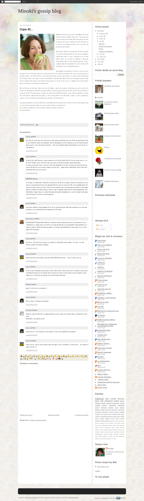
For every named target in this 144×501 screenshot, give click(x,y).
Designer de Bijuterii (104, 276)
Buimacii (100, 357)
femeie (122, 401)
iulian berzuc (30, 218)
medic (117, 427)
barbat (116, 401)
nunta (97, 418)
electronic (108, 410)
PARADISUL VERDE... (105, 293)
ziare (110, 414)
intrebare (98, 403)
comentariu (112, 405)
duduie (102, 410)
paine (110, 429)
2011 (99, 59)
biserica (110, 407)
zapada (106, 421)
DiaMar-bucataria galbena (106, 320)
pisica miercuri (109, 431)
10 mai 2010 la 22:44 (31, 233)
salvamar (116, 434)
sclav (96, 436)
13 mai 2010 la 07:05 (31, 335)
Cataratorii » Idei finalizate (106, 298)
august (101, 57)
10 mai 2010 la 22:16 (31, 151)
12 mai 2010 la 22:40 (31, 291)
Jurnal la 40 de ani (103, 370)
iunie (101, 54)
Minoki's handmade (104, 352)
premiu (111, 412)
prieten (103, 403)
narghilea (105, 429)
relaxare (109, 403)
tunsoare (108, 438)
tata (117, 436)
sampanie (121, 434)
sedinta (104, 436)
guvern (97, 407)
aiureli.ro (100, 267)
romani (116, 412)
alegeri (97, 423)
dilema (110, 416)
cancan (122, 403)
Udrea (122, 421)
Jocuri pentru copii (103, 466)
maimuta (122, 425)
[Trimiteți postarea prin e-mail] (36, 125)
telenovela (121, 436)
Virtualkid (29, 310)
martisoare (121, 410)
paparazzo (115, 429)
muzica (122, 407)
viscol (114, 438)
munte (101, 429)
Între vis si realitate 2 (104, 245)
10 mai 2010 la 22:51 (31, 248)
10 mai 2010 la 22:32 (31, 173)
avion (122, 414)
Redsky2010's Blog (103, 330)
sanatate (121, 412)
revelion (97, 421)
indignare (114, 410)
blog (107, 399)
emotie (114, 416)
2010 (99, 31)
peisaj (112, 418)
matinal (113, 427)
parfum (107, 418)
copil (116, 407)
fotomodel (121, 405)
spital (102, 421)
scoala (100, 436)
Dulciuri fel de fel (103, 249)
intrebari (97, 405)
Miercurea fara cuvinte (111, 113)
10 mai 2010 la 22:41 (31, 213)
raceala (106, 434)
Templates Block (74, 497)
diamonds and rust (104, 289)
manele (97, 427)
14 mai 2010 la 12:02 (31, 350)
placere (97, 410)
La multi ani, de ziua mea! (112, 158)
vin (112, 438)
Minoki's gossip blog (39, 11)
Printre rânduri (102, 280)
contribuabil (104, 425)
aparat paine (116, 414)
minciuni (122, 427)
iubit (101, 401)
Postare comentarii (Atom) (37, 420)
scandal (97, 414)
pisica (117, 418)
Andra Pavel (101, 240)
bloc (115, 423)
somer (111, 436)
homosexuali (116, 425)
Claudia (28, 136)
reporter (111, 434)
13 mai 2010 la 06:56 (31, 322)
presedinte (117, 431)
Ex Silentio (101, 315)
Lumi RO (100, 306)
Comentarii (101, 229)
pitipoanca (105, 412)
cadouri (119, 423)
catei (99, 425)
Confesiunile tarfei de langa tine (108, 382)
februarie (102, 33)
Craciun (116, 421)
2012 (99, 62)
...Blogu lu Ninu (102, 379)
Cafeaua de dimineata (111, 181)
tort (101, 438)
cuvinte (113, 399)
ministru (97, 429)
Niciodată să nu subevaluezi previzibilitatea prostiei (107, 325)
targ (114, 436)
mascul (102, 427)
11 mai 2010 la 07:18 (31, 278)
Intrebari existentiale (105, 46)
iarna (118, 416)
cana (96, 425)
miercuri (99, 398)
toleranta (97, 438)
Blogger (105, 498)
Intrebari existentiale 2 (106, 51)
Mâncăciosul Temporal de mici (108, 311)
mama (122, 416)
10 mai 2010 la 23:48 (31, 261)
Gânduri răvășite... (103, 343)
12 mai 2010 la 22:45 (31, 304)
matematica (107, 427)
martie (101, 36)
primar (122, 418)
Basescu (111, 421)
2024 (99, 64)
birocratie (110, 423)
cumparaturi (103, 416)
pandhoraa (101, 263)
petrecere (102, 431)
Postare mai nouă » (26, 415)
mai (100, 41)
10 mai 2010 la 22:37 (31, 197)
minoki (28, 156)
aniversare (115, 403)
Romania (104, 407)
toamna (105, 414)
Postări (100, 225)
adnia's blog (101, 385)
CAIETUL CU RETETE (104, 271)
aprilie (101, 39)
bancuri (104, 405)
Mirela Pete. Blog (103, 254)
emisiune (110, 425)
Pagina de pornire (53, 415)
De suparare (99, 97)
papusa (120, 429)
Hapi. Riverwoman (103, 339)
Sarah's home (102, 387)
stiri (102, 414)
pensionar (98, 412)
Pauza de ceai (102, 284)
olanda (102, 418)
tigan (97, 401)
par (123, 429)
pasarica (97, 431)
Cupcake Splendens (104, 377)
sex (108, 436)
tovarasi (104, 438)
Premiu (101, 49)
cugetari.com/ (102, 335)
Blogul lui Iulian (103, 302)
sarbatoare (108, 401)
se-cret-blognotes (103, 361)
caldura (97, 416)
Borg (99, 365)
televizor (121, 399)
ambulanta (102, 423)
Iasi (120, 421)
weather (97, 471)
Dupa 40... (26, 29)
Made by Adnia (102, 374)
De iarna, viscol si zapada (112, 170)
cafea (122, 423)
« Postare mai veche (81, 415)
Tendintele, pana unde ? (112, 86)
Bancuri (106, 147)
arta (107, 423)
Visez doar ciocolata (104, 348)
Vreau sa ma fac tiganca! (112, 136)
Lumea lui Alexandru (104, 258)
